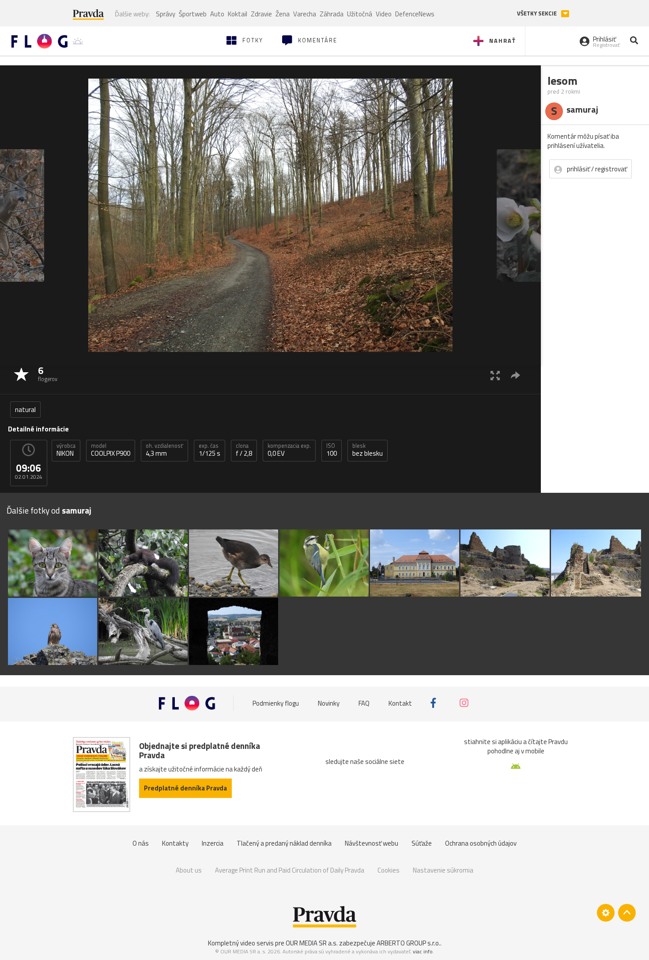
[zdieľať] (515, 375)
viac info (423, 951)
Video (384, 14)
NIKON (66, 450)
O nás (140, 843)
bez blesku (367, 450)
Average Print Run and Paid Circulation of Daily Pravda (289, 870)
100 (331, 450)
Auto (217, 14)
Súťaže (421, 843)
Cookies (388, 870)
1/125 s (209, 450)
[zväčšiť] (495, 375)
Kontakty (175, 843)
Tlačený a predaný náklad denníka (284, 843)
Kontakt (400, 703)
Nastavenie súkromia (443, 870)
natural (25, 409)
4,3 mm (164, 450)
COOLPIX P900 (110, 450)
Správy (165, 14)
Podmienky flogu (276, 703)
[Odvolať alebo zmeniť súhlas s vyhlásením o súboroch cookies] (606, 913)
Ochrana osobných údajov (481, 843)
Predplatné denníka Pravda (185, 788)
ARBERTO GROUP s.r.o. (408, 943)
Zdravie (261, 14)
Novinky (329, 703)
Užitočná (359, 14)
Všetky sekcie (537, 13)
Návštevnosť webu (371, 843)
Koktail (237, 14)
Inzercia (212, 843)
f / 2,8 (244, 450)
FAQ (364, 703)
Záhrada (331, 14)
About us (189, 870)
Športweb (193, 14)
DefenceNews (414, 14)
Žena (282, 14)
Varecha (304, 14)
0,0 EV (289, 450)
